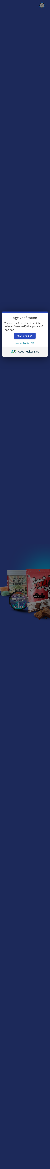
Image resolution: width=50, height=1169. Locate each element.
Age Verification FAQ (25, 343)
